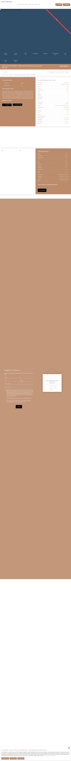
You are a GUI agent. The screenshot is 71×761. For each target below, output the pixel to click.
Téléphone (21, 380)
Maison (6, 74)
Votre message (7, 386)
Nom (20, 377)
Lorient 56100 (11, 74)
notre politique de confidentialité (49, 755)
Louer (23, 4)
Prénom (5, 377)
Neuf (33, 4)
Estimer (26, 4)
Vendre (29, 4)
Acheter (19, 4)
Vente (3, 74)
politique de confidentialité (20, 401)
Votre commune (7, 383)
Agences (36, 4)
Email (5, 380)
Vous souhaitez (21, 382)
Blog (39, 4)
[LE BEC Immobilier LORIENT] (8, 4)
